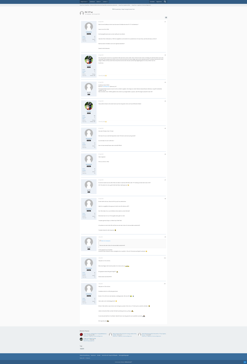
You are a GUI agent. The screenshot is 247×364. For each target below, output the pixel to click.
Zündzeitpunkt (106, 86)
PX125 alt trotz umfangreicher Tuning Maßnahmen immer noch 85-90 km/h (100, 333)
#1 (165, 21)
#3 (165, 82)
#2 (165, 55)
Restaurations (86, 339)
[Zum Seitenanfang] (245, 362)
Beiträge (84, 37)
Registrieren (159, 1)
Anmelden (152, 1)
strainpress (88, 14)
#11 (165, 283)
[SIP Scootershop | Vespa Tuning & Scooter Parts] (123, 9)
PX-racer (143, 335)
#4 (165, 101)
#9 (165, 237)
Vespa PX (82, 348)
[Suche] (165, 1)
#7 (165, 180)
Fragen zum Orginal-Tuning (90, 338)
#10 (165, 258)
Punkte (83, 36)
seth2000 (114, 335)
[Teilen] (166, 17)
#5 (165, 128)
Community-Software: (123, 362)
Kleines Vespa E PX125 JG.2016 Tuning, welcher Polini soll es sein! (127, 333)
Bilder (83, 72)
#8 (165, 198)
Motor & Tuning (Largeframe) (89, 340)
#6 (165, 154)
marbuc (85, 335)
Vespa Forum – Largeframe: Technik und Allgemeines (93, 336)
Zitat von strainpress (105, 240)
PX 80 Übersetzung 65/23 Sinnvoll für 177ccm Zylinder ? (154, 333)
